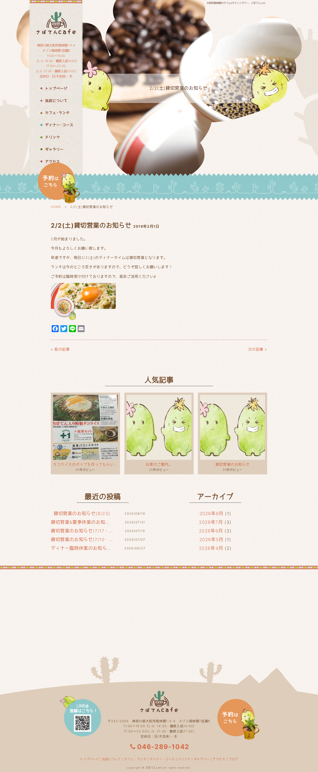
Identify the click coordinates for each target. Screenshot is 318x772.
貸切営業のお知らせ (232, 464)
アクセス (219, 759)
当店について (111, 759)
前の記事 (62, 349)
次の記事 (255, 349)
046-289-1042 (163, 747)
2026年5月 (211, 539)
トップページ (89, 759)
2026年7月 (211, 522)
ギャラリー (202, 759)
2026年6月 (211, 531)
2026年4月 (211, 548)
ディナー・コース (162, 759)
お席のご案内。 (159, 464)
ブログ (233, 759)
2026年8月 (211, 513)
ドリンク (184, 759)
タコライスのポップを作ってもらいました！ (85, 464)
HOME (56, 207)
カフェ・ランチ (135, 759)
